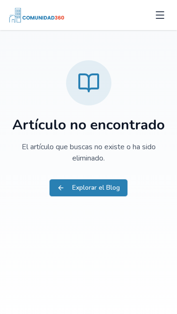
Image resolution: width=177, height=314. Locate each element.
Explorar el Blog (96, 187)
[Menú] (160, 15)
